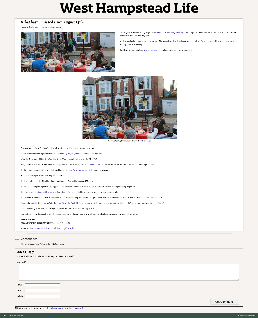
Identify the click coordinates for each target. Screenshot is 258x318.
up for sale (75, 148)
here (152, 165)
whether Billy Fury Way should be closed (72, 154)
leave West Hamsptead (78, 170)
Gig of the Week (68, 203)
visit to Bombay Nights (52, 159)
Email (20, 291)
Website (20, 296)
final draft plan (30, 181)
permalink (71, 228)
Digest (31, 228)
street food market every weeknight (169, 32)
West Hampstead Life (15, 315)
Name (20, 285)
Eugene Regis (146, 141)
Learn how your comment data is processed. (65, 308)
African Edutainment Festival (40, 192)
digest (58, 228)
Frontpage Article (42, 228)
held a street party (151, 50)
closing (33, 176)
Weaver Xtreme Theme (248, 315)
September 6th (95, 165)
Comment (21, 262)
